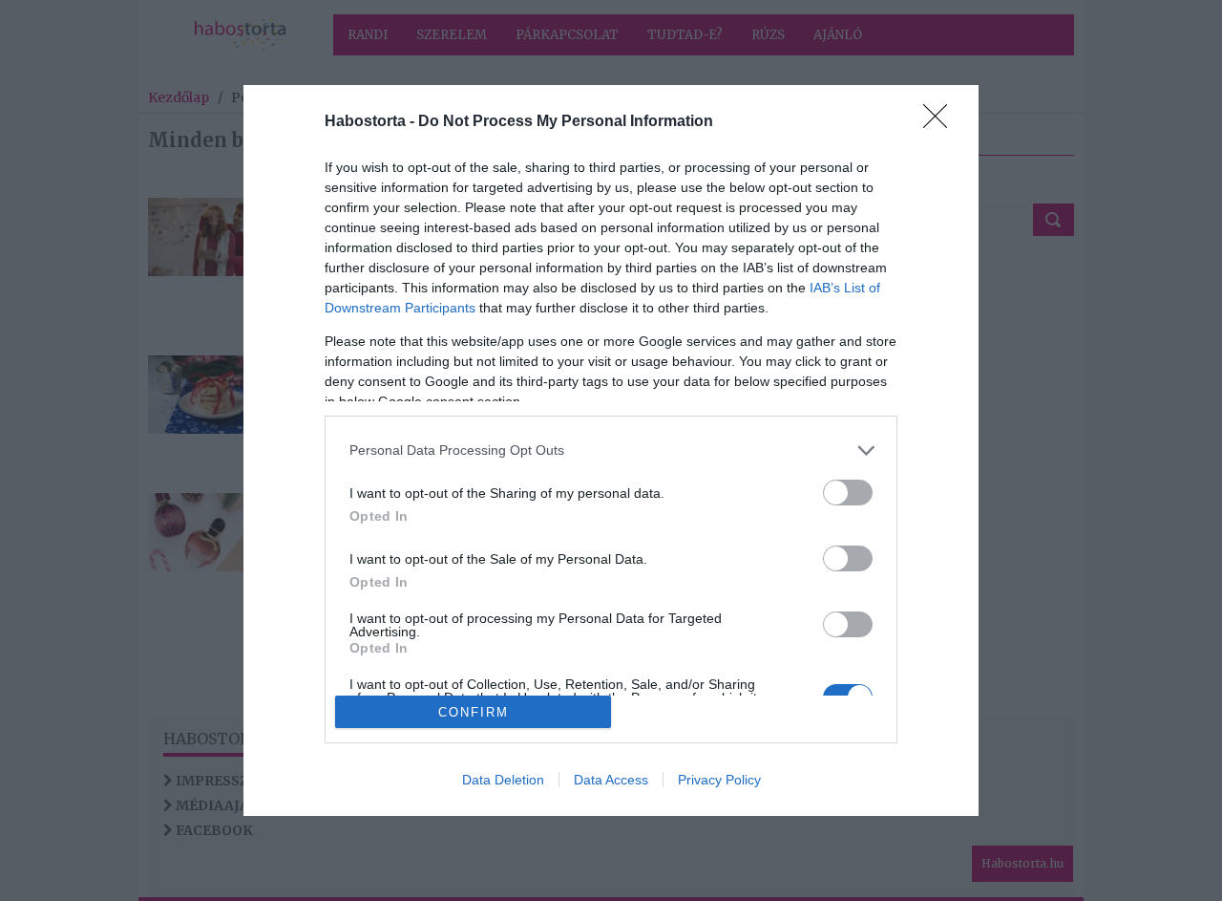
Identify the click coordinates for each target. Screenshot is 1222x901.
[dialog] (611, 451)
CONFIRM (473, 712)
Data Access (611, 779)
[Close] (941, 122)
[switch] (848, 492)
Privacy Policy (719, 779)
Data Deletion (503, 779)
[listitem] (611, 450)
